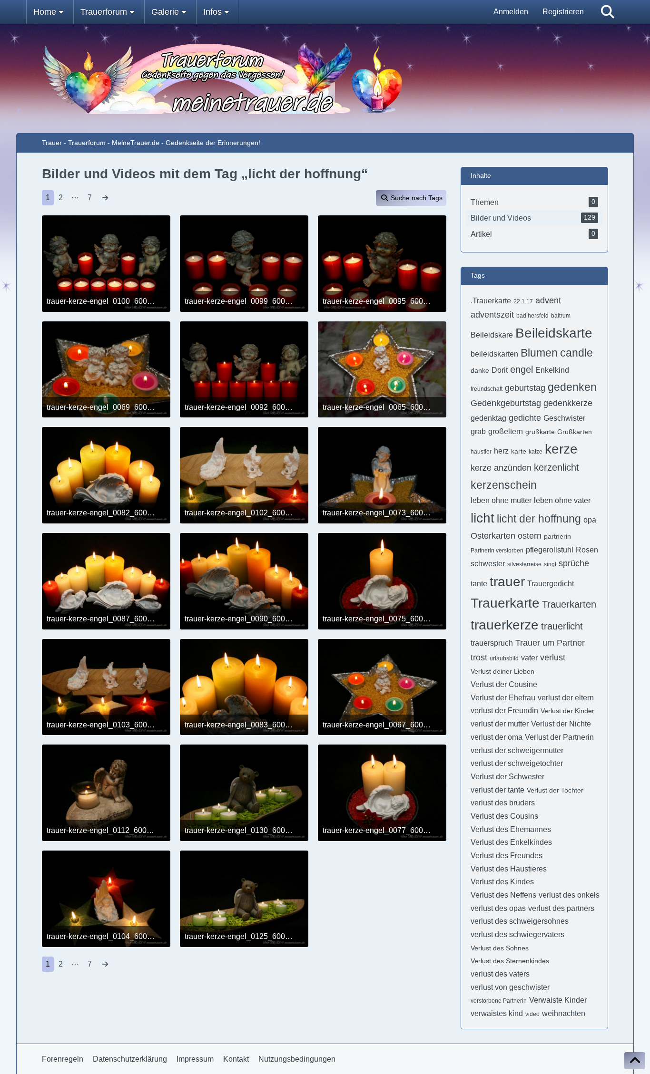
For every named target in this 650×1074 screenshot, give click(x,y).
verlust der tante (497, 790)
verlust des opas (498, 908)
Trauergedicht (550, 584)
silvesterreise (524, 564)
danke (480, 370)
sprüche (574, 563)
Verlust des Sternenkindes (510, 961)
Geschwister (564, 418)
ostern (530, 536)
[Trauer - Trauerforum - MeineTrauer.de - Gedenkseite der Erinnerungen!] (325, 78)
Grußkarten (574, 431)
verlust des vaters (500, 974)
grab (478, 431)
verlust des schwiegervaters (517, 934)
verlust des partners (561, 908)
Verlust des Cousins (504, 816)
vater (529, 658)
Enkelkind (552, 370)
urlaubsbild (504, 658)
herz (501, 451)
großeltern (505, 431)
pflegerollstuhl (549, 550)
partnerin (557, 536)
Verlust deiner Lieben (502, 671)
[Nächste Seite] (105, 197)
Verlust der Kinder (567, 711)
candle (576, 353)
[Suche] (607, 12)
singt (550, 564)
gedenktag (488, 418)
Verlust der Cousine (504, 684)
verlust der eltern (566, 698)
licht (482, 518)
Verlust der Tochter (555, 790)
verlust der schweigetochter (517, 763)
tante (479, 584)
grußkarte (540, 431)
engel (521, 369)
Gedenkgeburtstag (506, 403)
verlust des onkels (569, 895)
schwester (488, 564)
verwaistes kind (497, 1013)
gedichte (525, 418)
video (532, 1014)
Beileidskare (492, 335)
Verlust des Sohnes (500, 948)
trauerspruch (492, 643)
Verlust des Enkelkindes (511, 842)
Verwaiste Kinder (558, 1000)
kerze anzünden (501, 468)
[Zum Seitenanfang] (634, 1060)
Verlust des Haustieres (509, 869)
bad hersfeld (532, 315)
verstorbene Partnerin (499, 1000)
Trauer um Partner (550, 643)
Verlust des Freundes (506, 855)
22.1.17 (523, 301)
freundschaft (486, 389)
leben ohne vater (562, 500)
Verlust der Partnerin (559, 737)
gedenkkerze (567, 403)
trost (479, 657)
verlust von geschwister (510, 987)
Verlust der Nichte (561, 724)
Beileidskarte (553, 333)
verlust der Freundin (504, 710)
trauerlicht (562, 626)
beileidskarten (494, 354)
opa (589, 520)
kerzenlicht (556, 467)
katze (535, 451)
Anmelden (510, 12)
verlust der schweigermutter (517, 750)
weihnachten (563, 1013)
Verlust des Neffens (503, 895)
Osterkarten (493, 536)
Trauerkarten (569, 604)
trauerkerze (505, 625)
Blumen (539, 353)
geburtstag (525, 388)
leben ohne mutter (501, 500)
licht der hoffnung (539, 519)
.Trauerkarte (491, 301)
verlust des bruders (503, 803)
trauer (507, 581)
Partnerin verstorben (497, 550)
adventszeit (492, 314)
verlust (552, 657)
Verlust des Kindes (502, 882)
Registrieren (563, 12)
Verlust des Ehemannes (511, 829)
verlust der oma (496, 737)
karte (518, 451)
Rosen (587, 550)
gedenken (572, 387)
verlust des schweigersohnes (520, 921)
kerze (561, 449)
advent (548, 300)
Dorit (500, 370)
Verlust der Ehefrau (503, 698)
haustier (481, 451)
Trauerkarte (505, 603)
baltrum (561, 315)
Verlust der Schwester (507, 777)
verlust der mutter (500, 724)
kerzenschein (504, 485)
